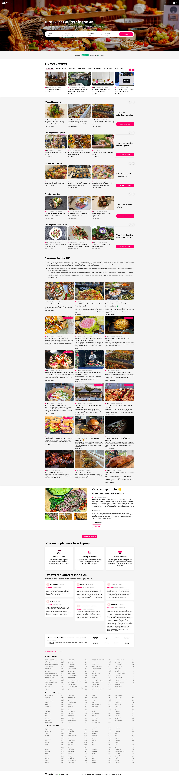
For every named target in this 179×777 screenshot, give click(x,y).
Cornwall (117, 702)
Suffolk (46, 715)
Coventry (70, 747)
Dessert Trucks (118, 662)
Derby (69, 755)
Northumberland (96, 722)
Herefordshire (71, 711)
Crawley (70, 733)
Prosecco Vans (71, 661)
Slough (46, 744)
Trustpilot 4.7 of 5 (61, 774)
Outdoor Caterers (49, 670)
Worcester (94, 729)
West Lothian (118, 704)
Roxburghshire (118, 697)
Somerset (94, 699)
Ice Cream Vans (95, 686)
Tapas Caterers (71, 673)
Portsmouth (71, 739)
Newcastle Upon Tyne (120, 751)
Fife (116, 709)
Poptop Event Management (51, 651)
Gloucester (94, 735)
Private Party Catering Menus (51, 664)
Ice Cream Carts (95, 684)
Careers (113, 774)
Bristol (69, 708)
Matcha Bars (118, 688)
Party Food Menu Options (51, 673)
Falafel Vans (118, 675)
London (46, 708)
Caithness (117, 713)
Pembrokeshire (118, 695)
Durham (117, 747)
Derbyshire (70, 699)
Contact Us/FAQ (106, 774)
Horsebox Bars (71, 666)
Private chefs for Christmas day (75, 688)
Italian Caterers (95, 664)
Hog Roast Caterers (96, 668)
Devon (93, 709)
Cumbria (94, 715)
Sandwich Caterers (72, 671)
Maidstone (70, 737)
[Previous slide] (130, 70)
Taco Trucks (94, 675)
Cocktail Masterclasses (97, 666)
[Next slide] (133, 70)
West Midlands (48, 722)
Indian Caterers (72, 679)
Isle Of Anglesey (95, 713)
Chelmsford (71, 731)
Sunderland (118, 749)
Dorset (93, 702)
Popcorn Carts (118, 677)
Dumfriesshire (118, 699)
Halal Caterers (48, 688)
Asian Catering (48, 684)
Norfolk (93, 708)
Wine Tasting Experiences (74, 680)
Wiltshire (70, 704)
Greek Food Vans (119, 666)
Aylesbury (47, 728)
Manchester (71, 709)
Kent (46, 717)
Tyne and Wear (95, 718)
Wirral (116, 729)
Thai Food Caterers (96, 670)
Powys (93, 695)
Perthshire (117, 711)
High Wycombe (48, 729)
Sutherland (117, 708)
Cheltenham (71, 758)
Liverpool (70, 722)
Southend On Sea (72, 735)
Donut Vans (118, 661)
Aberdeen (117, 760)
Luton (46, 746)
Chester (93, 753)
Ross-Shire (117, 715)
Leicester (70, 753)
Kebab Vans (118, 680)
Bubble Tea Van (95, 679)
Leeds (93, 758)
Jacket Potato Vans (49, 679)
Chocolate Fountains (120, 673)
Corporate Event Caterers (51, 661)
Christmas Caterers (49, 659)
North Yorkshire (72, 720)
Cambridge (70, 729)
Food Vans (70, 689)
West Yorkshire (71, 718)
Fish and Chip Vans (119, 659)
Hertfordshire (48, 706)
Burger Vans (95, 662)
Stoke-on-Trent (95, 737)
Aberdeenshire (118, 720)
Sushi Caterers (95, 671)
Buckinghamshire (49, 695)
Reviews (89, 774)
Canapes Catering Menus (98, 680)
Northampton (48, 739)
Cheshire (70, 717)
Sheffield (94, 739)
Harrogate (94, 762)
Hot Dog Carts (118, 670)
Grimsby (117, 739)
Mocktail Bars (71, 662)
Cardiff (93, 700)
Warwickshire (48, 718)
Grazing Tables (71, 677)
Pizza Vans (94, 661)
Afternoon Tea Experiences (98, 659)
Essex (46, 709)
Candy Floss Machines (120, 671)
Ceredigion (94, 720)
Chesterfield (94, 733)
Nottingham (71, 695)
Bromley (47, 762)
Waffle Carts (118, 684)
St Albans (47, 742)
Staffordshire (71, 700)
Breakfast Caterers (49, 668)
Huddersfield (95, 751)
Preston (117, 733)
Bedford (47, 737)
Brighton (70, 746)
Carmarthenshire (96, 717)
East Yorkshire (95, 706)
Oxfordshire (47, 697)
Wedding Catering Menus (51, 662)
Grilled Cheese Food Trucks (51, 682)
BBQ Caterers (71, 682)
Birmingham (71, 749)
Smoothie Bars (118, 686)
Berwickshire (118, 717)
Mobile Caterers (48, 671)
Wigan (93, 756)
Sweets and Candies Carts (98, 688)
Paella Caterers (95, 682)
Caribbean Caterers (72, 684)
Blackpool (117, 740)
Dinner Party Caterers (73, 675)
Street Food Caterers (49, 677)
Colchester (70, 744)
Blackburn (117, 731)
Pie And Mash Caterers (97, 689)
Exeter (116, 746)
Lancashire (94, 697)
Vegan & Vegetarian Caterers (51, 675)
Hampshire (47, 711)
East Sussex (47, 720)
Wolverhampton (72, 760)
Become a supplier (96, 774)
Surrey (46, 702)
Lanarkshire (118, 700)
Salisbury (94, 740)
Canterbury (94, 728)
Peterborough (95, 731)
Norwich (117, 742)
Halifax (93, 755)
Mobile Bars (71, 659)
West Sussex (48, 713)
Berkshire (47, 704)
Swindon (47, 753)
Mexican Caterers (96, 673)
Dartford (70, 728)
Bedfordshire (48, 699)
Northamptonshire (49, 700)
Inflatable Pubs (71, 664)
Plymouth (117, 753)
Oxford (46, 733)
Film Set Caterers (49, 666)
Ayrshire (117, 706)
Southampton (71, 740)
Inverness (117, 762)
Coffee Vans (94, 677)
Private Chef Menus (72, 686)
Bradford (94, 760)
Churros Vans (118, 664)
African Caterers (48, 686)
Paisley (116, 758)
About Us (84, 774)
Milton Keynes (48, 731)
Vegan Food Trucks (49, 680)
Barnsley (94, 747)
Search (167, 3)
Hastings (70, 756)
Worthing (70, 742)
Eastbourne (71, 751)
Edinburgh (117, 755)
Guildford (47, 760)
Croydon (47, 758)
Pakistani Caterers (119, 682)
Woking (46, 756)
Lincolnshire (71, 715)
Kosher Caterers (72, 668)
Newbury (47, 747)
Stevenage (47, 751)
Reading (47, 735)
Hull (116, 744)
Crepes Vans (118, 668)
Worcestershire (71, 697)
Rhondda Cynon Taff (96, 704)
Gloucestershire (72, 702)
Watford (47, 740)
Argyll (116, 718)
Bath (93, 744)
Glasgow (117, 756)
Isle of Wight (71, 713)
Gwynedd (94, 711)
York (116, 735)
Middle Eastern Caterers (121, 679)
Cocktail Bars (48, 689)
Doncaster (94, 749)
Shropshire (70, 706)
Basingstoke (47, 755)
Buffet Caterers (71, 670)
